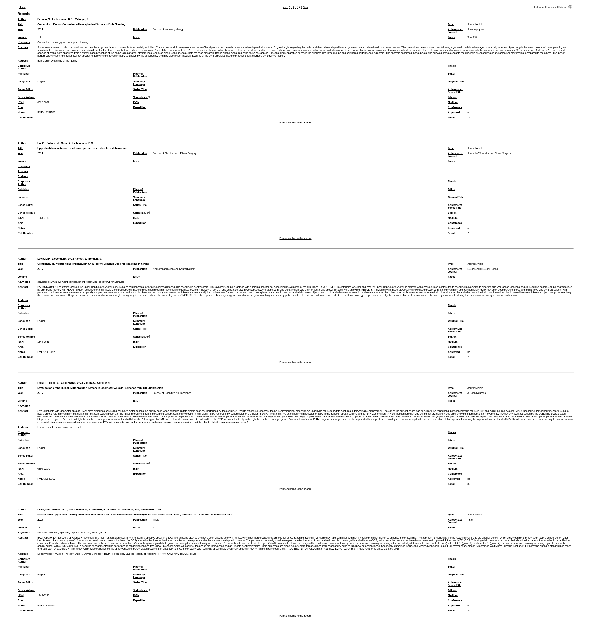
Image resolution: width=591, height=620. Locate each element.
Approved (454, 112)
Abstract (23, 47)
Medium (453, 102)
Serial (451, 117)
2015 (40, 268)
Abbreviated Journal (455, 30)
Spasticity (65, 532)
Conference (455, 107)
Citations (551, 7)
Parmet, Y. (81, 258)
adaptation (43, 281)
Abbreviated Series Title (455, 90)
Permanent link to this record (295, 122)
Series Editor (25, 89)
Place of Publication (140, 75)
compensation (76, 281)
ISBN (136, 102)
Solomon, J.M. (130, 509)
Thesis (452, 65)
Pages (451, 37)
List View (539, 7)
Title (20, 24)
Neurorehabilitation (47, 532)
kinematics (92, 281)
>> (306, 7)
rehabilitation (117, 281)
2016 (40, 393)
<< (284, 7)
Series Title (140, 89)
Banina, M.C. (59, 509)
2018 (40, 519)
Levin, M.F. (43, 258)
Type (451, 24)
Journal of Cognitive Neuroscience (172, 393)
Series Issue (140, 97)
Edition (452, 97)
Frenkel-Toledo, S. (48, 382)
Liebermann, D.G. (62, 19)
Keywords (24, 42)
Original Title (456, 81)
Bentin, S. (90, 382)
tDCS (103, 532)
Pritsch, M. (53, 143)
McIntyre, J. (82, 19)
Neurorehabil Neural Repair (482, 268)
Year (20, 29)
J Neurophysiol (475, 29)
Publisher (23, 73)
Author (22, 19)
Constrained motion (48, 42)
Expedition (139, 107)
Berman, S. (44, 19)
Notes (21, 112)
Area (20, 107)
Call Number (25, 117)
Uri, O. (41, 143)
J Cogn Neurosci (476, 393)
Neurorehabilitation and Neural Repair (174, 268)
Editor (451, 73)
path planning (80, 42)
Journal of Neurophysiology (168, 29)
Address (23, 60)
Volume (22, 37)
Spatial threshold (81, 532)
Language (24, 81)
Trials (156, 519)
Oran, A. (66, 143)
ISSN (21, 102)
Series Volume (26, 97)
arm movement (58, 281)
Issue (136, 37)
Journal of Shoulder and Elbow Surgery (174, 153)
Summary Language (139, 83)
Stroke (95, 532)
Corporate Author (24, 67)
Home (22, 7)
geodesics (66, 42)
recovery (104, 281)
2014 (40, 29)
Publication (140, 29)
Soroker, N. (103, 382)
